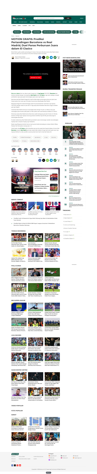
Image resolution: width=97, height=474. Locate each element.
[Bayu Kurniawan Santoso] (13, 57)
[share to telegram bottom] (51, 160)
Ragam (70, 22)
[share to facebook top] (39, 57)
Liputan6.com (53, 455)
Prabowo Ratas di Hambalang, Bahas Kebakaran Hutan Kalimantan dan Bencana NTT (18, 443)
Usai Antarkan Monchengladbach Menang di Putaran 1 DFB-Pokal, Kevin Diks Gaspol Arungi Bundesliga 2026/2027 (35, 244)
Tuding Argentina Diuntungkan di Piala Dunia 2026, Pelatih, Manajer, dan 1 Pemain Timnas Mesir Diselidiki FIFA (52, 279)
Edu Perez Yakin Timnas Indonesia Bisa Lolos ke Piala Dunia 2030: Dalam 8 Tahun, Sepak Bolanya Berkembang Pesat (19, 294)
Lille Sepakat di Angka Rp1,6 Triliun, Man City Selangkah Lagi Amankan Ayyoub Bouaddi (74, 101)
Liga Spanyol (41, 93)
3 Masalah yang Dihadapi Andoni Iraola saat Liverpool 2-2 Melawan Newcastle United (52, 349)
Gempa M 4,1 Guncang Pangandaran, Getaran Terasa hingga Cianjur (35, 428)
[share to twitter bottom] (43, 160)
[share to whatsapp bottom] (47, 160)
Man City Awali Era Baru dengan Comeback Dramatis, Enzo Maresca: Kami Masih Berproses (34, 364)
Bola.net (76, 455)
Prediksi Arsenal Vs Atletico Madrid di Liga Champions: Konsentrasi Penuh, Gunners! (18, 213)
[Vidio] (17, 465)
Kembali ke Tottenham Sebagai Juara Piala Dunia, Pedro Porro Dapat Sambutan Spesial (51, 294)
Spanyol (58, 22)
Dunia (52, 22)
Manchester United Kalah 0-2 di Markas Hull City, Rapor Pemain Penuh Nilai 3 (52, 398)
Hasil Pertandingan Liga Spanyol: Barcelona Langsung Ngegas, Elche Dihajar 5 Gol (76, 178)
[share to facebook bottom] (39, 160)
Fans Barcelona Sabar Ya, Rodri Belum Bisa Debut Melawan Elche (76, 150)
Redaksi (13, 458)
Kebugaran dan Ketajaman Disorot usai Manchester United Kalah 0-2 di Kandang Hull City (35, 398)
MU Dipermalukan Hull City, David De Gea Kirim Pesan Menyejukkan (18, 398)
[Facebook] (12, 465)
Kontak (13, 456)
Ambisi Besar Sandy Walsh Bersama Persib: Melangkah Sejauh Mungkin (52, 329)
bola (19, 18)
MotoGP (65, 22)
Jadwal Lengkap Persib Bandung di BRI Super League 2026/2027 (17, 314)
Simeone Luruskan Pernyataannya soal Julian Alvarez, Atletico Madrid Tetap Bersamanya (76, 157)
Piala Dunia (40, 22)
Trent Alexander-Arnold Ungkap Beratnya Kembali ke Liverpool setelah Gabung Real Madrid (76, 143)
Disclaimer (22, 456)
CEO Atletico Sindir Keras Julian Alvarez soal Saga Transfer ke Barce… (76, 83)
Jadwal (19, 25)
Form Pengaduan (38, 456)
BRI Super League (23, 22)
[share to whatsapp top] (47, 57)
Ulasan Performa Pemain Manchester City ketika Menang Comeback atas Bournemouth (34, 349)
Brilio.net (52, 457)
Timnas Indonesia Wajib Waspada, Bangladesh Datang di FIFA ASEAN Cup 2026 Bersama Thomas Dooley (35, 259)
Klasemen (25, 25)
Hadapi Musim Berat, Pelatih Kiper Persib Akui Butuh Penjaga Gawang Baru (52, 314)
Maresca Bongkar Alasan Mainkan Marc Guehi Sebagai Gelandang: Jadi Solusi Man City (18, 364)
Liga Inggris (16, 335)
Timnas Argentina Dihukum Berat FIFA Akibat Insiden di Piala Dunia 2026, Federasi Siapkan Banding (35, 279)
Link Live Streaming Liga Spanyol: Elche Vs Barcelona (76, 76)
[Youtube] (20, 465)
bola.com (42, 469)
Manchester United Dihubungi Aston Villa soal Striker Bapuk (35, 383)
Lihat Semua (81, 123)
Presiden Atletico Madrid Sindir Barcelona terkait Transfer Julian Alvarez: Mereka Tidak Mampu (75, 191)
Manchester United (19, 370)
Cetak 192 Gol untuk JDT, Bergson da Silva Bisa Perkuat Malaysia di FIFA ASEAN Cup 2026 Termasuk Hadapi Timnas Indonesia (52, 259)
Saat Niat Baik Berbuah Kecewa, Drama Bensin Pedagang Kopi (34, 443)
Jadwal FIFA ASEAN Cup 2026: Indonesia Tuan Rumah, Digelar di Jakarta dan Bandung (18, 259)
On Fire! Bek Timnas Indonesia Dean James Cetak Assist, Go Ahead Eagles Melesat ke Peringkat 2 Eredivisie (19, 244)
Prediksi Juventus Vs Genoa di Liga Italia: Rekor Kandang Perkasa (35, 213)
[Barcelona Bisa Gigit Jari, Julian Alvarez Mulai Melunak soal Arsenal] (65, 108)
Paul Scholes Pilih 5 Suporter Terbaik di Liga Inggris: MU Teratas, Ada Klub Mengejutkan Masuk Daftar (52, 383)
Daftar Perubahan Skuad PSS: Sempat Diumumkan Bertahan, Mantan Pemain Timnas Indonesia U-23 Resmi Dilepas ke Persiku (18, 329)
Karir (35, 458)
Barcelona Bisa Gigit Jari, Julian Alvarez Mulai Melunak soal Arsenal (76, 108)
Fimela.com (65, 457)
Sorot (13, 415)
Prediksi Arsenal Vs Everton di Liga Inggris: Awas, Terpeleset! (52, 213)
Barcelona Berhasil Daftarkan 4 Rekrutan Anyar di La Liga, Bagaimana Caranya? (76, 171)
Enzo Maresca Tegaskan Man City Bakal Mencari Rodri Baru (75, 114)
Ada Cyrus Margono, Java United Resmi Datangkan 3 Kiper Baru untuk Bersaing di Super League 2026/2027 (35, 329)
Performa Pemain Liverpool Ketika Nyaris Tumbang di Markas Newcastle (18, 349)
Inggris (47, 22)
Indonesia (32, 22)
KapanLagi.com (78, 457)
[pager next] (85, 32)
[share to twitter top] (43, 57)
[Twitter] (15, 465)
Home (15, 22)
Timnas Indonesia (18, 231)
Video (75, 22)
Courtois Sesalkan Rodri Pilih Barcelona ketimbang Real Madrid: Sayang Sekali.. (76, 164)
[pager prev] (12, 32)
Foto (81, 22)
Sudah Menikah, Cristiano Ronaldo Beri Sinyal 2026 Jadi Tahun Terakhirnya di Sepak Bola (34, 294)
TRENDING (66, 210)
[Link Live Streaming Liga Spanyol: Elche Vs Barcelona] (65, 76)
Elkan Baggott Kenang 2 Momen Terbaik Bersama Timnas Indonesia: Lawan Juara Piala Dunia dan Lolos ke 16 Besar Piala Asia (18, 279)
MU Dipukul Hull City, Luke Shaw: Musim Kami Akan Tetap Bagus (18, 383)
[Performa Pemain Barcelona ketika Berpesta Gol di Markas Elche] (74, 66)
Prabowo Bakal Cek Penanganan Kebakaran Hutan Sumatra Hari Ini (17, 428)
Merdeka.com (53, 459)
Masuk (81, 18)
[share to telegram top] (51, 57)
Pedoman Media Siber (24, 458)
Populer (68, 123)
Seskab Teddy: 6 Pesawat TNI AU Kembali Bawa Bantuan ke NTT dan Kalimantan (52, 428)
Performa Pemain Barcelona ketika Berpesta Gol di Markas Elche (73, 69)
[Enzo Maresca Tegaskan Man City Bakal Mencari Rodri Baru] (65, 114)
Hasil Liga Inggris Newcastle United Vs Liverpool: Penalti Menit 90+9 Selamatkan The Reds (52, 364)
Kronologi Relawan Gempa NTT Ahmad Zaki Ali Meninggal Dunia (52, 443)
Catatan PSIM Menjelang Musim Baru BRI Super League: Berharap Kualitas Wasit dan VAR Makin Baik (35, 314)
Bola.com (64, 455)
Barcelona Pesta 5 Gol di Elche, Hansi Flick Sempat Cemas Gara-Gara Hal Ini (75, 199)
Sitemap (13, 461)
